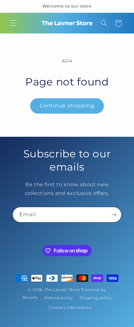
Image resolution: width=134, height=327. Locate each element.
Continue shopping (67, 106)
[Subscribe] (114, 214)
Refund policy (58, 298)
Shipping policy (95, 298)
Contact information (70, 307)
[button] (13, 23)
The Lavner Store (62, 290)
